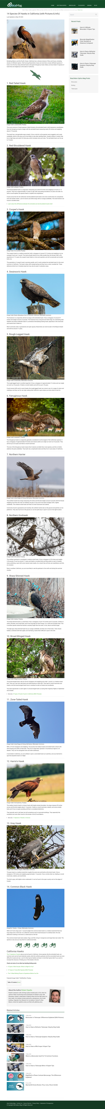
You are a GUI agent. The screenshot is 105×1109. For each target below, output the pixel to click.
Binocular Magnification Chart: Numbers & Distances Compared (87, 41)
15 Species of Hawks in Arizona (21, 817)
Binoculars (72, 5)
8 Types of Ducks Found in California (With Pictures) (27, 694)
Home (52, 5)
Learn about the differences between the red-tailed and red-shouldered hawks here (30, 204)
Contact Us (19, 1103)
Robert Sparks (27, 990)
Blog (95, 5)
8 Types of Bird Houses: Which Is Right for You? (21, 966)
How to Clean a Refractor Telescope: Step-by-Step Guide (87, 53)
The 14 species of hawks (13, 954)
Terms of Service (27, 1103)
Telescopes (81, 5)
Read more (80, 9)
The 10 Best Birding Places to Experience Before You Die (23, 973)
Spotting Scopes (61, 5)
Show (18, 982)
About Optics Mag (11, 1103)
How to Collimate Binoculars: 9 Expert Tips (87, 28)
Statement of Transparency (46, 1103)
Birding (89, 5)
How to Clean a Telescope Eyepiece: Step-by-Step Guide (88, 65)
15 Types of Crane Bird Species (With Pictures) (20, 970)
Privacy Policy (35, 1103)
